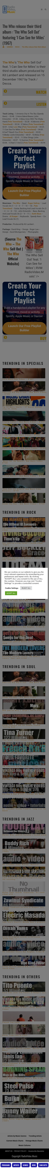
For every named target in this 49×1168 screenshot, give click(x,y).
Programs (6, 1165)
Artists (16, 1165)
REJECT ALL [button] (26, 588)
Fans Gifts (43, 1165)
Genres (25, 1165)
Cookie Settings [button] (11, 588)
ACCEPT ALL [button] (11, 593)
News (34, 1165)
